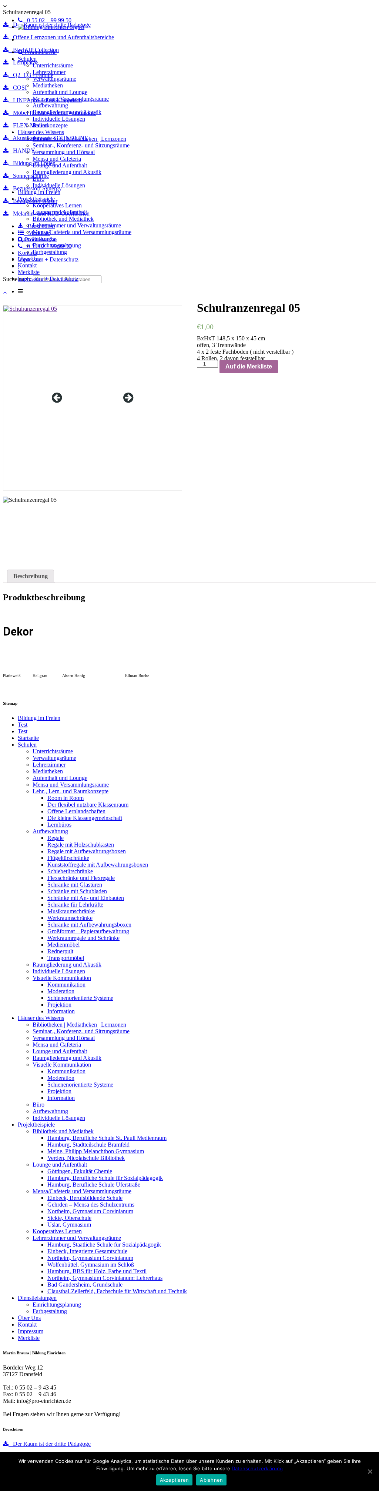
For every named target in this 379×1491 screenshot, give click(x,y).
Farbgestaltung (50, 252)
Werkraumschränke (70, 918)
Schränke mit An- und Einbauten (85, 898)
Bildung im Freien (39, 192)
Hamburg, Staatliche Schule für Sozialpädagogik (104, 1244)
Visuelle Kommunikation (62, 978)
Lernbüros (59, 824)
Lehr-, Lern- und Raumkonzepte (70, 791)
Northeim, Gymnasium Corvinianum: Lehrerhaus (104, 1278)
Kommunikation (66, 984)
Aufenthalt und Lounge (60, 92)
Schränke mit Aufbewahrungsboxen (89, 924)
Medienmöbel (63, 944)
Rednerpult (60, 951)
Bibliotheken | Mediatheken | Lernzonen (79, 139)
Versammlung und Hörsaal (64, 152)
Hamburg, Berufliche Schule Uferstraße (93, 1184)
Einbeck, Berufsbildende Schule (85, 1198)
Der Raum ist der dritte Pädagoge (50, 1444)
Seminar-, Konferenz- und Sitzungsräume (81, 145)
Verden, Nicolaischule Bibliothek (86, 1158)
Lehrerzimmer (49, 72)
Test (22, 724)
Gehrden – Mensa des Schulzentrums (90, 1204)
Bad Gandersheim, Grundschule (85, 1284)
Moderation (60, 991)
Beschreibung (30, 576)
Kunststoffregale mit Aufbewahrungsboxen (97, 864)
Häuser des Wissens (41, 132)
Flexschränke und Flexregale (81, 878)
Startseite (28, 738)
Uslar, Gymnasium (69, 1224)
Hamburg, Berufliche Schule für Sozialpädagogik (105, 1178)
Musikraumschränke (71, 911)
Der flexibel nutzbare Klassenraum (87, 804)
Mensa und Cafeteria (57, 159)
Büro (38, 179)
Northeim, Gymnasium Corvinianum (90, 1211)
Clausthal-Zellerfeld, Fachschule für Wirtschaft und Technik (117, 1291)
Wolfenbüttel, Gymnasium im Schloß (90, 1264)
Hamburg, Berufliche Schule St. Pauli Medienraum (107, 1138)
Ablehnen (211, 1480)
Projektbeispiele (36, 199)
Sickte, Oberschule (69, 1218)
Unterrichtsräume (53, 65)
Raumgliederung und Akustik (67, 112)
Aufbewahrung (50, 105)
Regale (55, 838)
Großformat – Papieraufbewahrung (88, 931)
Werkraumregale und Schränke (83, 938)
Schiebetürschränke (70, 871)
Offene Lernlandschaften (76, 811)
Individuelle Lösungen (59, 119)
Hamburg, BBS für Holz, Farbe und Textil (97, 1271)
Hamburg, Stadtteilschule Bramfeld (88, 1144)
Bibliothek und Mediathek (63, 219)
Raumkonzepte (50, 125)
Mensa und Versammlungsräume (71, 99)
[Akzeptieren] (369, 1471)
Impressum (30, 1331)
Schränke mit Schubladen (77, 891)
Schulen (27, 59)
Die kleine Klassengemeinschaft (84, 818)
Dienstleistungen (37, 239)
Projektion (59, 1004)
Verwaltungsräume (54, 79)
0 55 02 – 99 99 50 (47, 20)
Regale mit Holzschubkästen (80, 844)
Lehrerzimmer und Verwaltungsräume (77, 225)
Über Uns (29, 259)
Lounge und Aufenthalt (60, 165)
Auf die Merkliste (248, 366)
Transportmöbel (65, 958)
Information (61, 1011)
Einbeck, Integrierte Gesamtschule (87, 1251)
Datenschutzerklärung (257, 1468)
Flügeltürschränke (68, 858)
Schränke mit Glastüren (74, 884)
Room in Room (65, 798)
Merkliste (29, 272)
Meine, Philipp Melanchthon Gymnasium (95, 1151)
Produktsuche (40, 52)
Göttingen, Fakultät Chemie (79, 1171)
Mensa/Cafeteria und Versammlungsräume (82, 232)
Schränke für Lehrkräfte (75, 904)
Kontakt (27, 265)
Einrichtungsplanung (57, 245)
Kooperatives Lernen (57, 205)
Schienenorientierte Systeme (80, 998)
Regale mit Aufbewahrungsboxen (86, 851)
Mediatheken (48, 85)
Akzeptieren (174, 1480)
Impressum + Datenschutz (48, 279)
